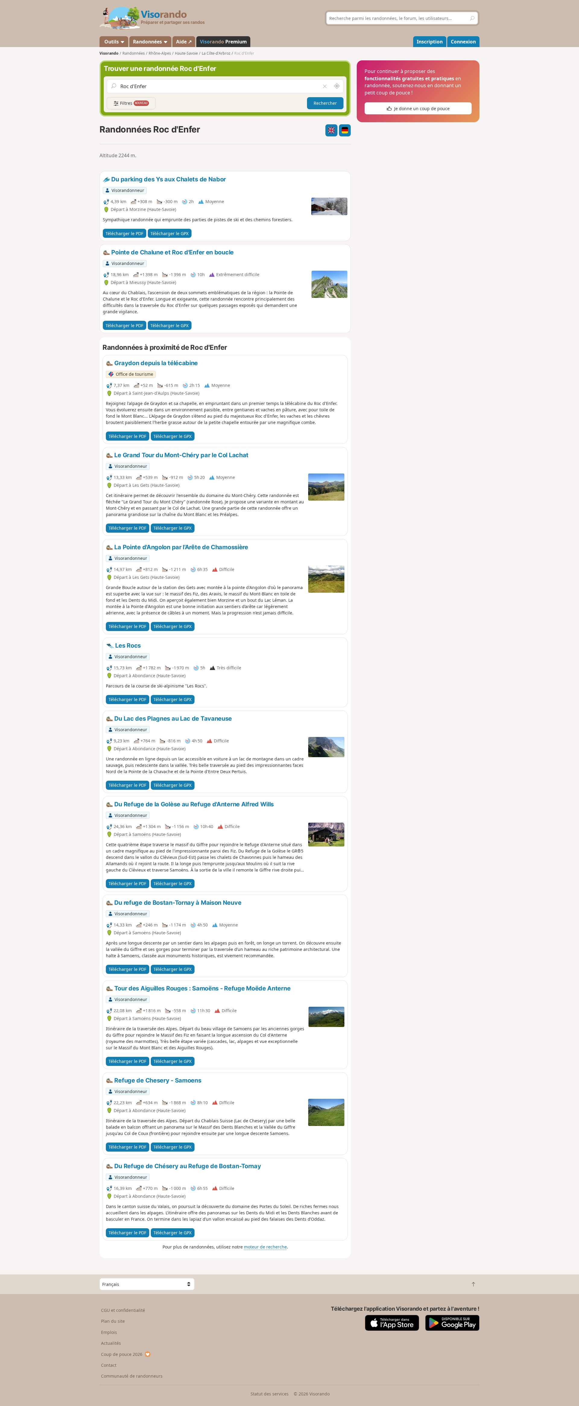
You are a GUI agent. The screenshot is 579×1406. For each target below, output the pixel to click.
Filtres (133, 103)
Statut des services (270, 1394)
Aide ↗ (184, 41)
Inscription (430, 41)
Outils (111, 41)
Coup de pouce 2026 (121, 1354)
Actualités (111, 1343)
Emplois (109, 1332)
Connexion (463, 41)
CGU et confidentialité (123, 1310)
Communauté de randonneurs (132, 1376)
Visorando (109, 53)
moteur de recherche (265, 1247)
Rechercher (325, 103)
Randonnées (148, 41)
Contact (108, 1365)
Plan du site (113, 1321)
